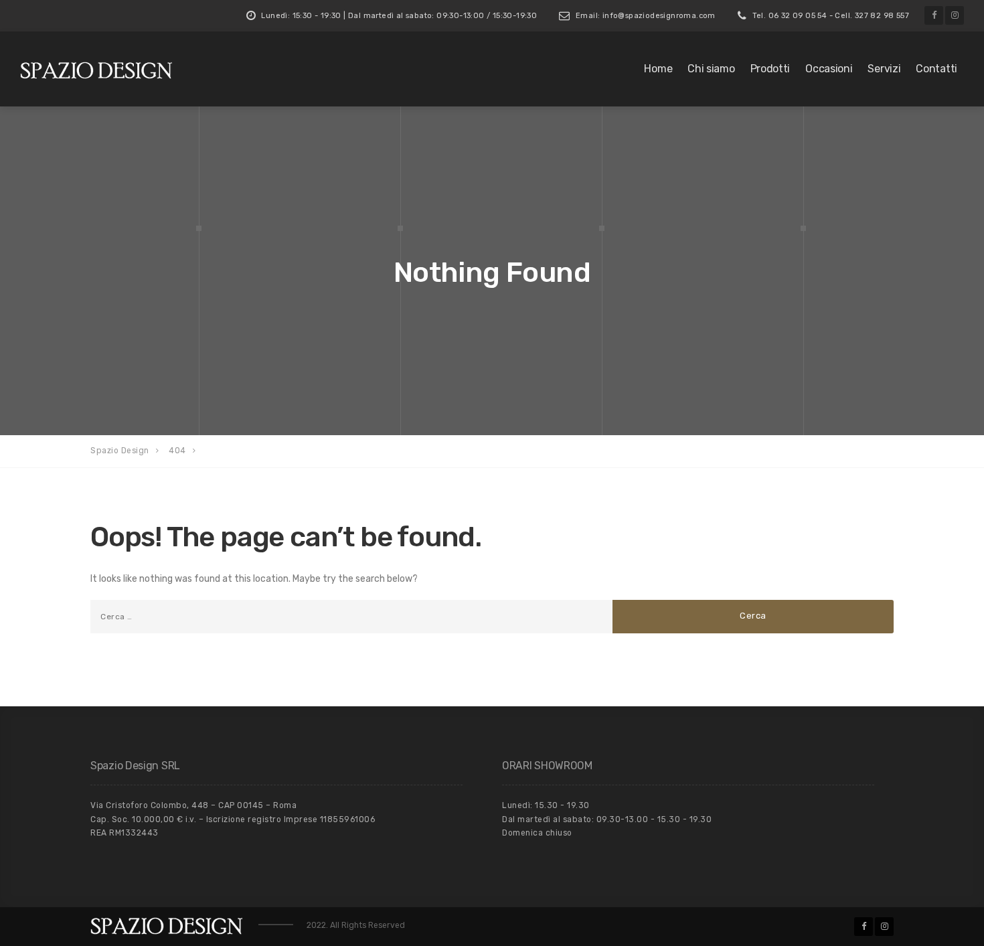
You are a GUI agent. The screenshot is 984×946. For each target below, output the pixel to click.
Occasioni (828, 68)
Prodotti (770, 68)
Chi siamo (710, 68)
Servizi (884, 68)
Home (658, 68)
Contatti (936, 68)
